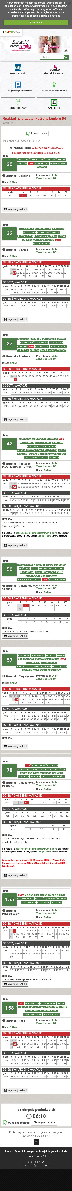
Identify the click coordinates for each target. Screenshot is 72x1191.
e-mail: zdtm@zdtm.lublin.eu (36, 1165)
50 (10, 569)
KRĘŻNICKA (24, 776)
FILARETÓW (21, 163)
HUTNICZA (61, 899)
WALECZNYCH (29, 232)
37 (10, 343)
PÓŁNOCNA (57, 443)
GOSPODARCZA (28, 902)
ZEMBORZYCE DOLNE (27, 769)
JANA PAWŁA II (56, 343)
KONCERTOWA (49, 446)
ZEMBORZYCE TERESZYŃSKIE (52, 769)
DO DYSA (32, 454)
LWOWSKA (55, 232)
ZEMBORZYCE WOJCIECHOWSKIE (36, 773)
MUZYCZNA (50, 160)
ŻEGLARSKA (35, 339)
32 (10, 233)
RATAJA (49, 565)
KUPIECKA (43, 457)
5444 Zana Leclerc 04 (47, 177)
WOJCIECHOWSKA (41, 243)
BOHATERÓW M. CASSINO (29, 580)
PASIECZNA (57, 773)
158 (9, 1008)
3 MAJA (53, 236)
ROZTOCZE (51, 655)
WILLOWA (34, 350)
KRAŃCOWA (24, 568)
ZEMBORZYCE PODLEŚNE (52, 776)
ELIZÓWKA (54, 457)
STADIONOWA (37, 160)
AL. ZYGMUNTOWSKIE (45, 1007)
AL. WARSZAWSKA (58, 163)
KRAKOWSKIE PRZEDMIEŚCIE (29, 666)
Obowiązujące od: (44, 1122)
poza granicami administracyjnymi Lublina (36, 533)
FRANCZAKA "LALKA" (32, 1014)
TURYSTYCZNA (54, 670)
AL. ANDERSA (43, 232)
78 (10, 770)
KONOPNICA (52, 766)
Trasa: (34, 133)
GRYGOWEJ (39, 565)
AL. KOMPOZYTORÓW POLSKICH (32, 450)
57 (10, 660)
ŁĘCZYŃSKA (50, 899)
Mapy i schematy (18, 108)
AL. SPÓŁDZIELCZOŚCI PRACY (51, 454)
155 (9, 899)
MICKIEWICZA (45, 568)
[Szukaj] (66, 57)
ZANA (30, 163)
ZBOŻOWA (41, 167)
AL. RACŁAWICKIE (49, 663)
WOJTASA (22, 454)
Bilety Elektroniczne (54, 73)
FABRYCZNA (61, 1007)
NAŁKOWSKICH (49, 339)
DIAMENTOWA (26, 343)
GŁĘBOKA (61, 160)
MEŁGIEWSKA (43, 902)
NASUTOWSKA (30, 457)
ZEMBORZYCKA (27, 572)
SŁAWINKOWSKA (47, 350)
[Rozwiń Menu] (4, 58)
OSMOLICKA (23, 339)
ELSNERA (53, 450)
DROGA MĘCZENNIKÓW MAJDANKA (41, 1011)
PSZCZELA (35, 776)
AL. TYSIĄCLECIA (25, 236)
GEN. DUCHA (22, 350)
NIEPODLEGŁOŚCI (43, 229)
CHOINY (62, 450)
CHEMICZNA (60, 565)
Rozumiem (36, 22)
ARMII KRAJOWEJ (49, 576)
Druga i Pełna (44, 536)
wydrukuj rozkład (17, 209)
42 (10, 443)
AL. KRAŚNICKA (42, 163)
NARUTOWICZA (29, 240)
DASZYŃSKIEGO (26, 229)
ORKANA (61, 655)
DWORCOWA (23, 160)
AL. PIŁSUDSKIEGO (25, 899)
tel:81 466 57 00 (36, 1161)
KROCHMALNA (41, 343)
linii (44, 133)
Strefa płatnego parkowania (18, 91)
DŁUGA (34, 568)
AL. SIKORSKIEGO (58, 346)
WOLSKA (39, 899)
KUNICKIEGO (58, 568)
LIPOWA (61, 236)
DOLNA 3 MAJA (41, 236)
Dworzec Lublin (18, 73)
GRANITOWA (25, 439)
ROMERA (61, 339)
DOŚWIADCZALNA (51, 1014)
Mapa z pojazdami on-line (54, 91)
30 (10, 164)
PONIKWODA (58, 229)
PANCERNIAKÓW (25, 565)
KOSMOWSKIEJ (34, 446)
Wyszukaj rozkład (19, 1122)
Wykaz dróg (54, 108)
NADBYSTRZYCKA (46, 240)
